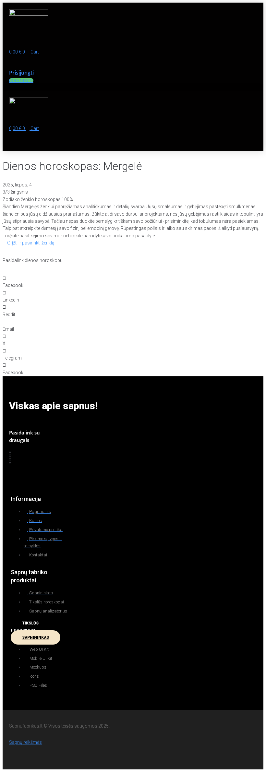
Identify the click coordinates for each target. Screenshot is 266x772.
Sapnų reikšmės (25, 742)
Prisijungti (21, 72)
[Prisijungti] (11, 60)
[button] (79, 42)
